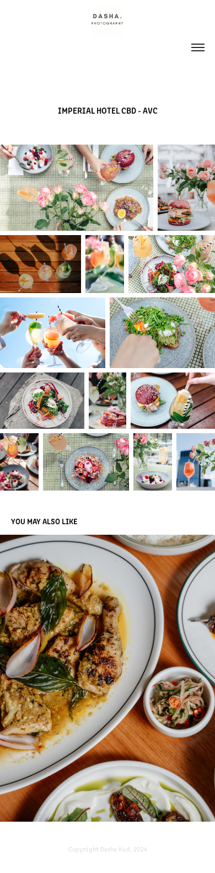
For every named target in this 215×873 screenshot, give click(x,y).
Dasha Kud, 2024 (123, 848)
